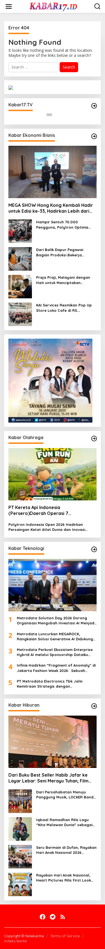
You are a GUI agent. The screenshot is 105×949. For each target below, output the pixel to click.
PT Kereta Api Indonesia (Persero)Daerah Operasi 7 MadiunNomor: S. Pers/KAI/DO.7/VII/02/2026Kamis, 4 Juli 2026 (52, 510)
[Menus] (8, 6)
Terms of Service (65, 936)
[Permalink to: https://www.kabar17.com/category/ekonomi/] (94, 136)
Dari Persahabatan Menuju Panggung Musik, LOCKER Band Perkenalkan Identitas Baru (65, 795)
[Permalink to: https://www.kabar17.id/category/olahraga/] (94, 438)
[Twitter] (52, 916)
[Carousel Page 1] (49, 114)
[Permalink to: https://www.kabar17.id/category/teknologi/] (94, 549)
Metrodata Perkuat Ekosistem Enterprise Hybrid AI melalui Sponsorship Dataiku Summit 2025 (55, 652)
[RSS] (62, 916)
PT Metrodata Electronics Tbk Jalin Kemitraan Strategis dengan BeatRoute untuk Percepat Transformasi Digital (55, 684)
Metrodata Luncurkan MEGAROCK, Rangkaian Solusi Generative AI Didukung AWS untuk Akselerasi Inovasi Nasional (55, 636)
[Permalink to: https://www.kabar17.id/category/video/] (94, 105)
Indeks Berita (15, 941)
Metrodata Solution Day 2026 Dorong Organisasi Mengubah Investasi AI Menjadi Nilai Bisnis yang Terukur (56, 620)
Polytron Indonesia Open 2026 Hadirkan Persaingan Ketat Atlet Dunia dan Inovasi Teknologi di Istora (46, 527)
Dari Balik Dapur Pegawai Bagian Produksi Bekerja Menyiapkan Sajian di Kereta (62, 252)
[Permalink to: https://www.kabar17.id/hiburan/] (94, 706)
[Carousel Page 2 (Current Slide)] (56, 114)
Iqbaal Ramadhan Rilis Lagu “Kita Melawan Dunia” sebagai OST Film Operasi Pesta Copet (64, 822)
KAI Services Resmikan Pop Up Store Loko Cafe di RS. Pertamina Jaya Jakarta (64, 308)
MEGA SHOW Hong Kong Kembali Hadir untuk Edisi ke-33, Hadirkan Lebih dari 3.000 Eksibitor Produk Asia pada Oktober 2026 (50, 208)
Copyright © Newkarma (24, 935)
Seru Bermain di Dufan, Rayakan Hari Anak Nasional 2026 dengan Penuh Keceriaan (66, 850)
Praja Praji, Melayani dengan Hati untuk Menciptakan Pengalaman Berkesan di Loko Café (64, 280)
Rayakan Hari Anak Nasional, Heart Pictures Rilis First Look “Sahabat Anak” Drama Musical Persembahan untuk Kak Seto (65, 878)
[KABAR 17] (54, 6)
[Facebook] (42, 916)
